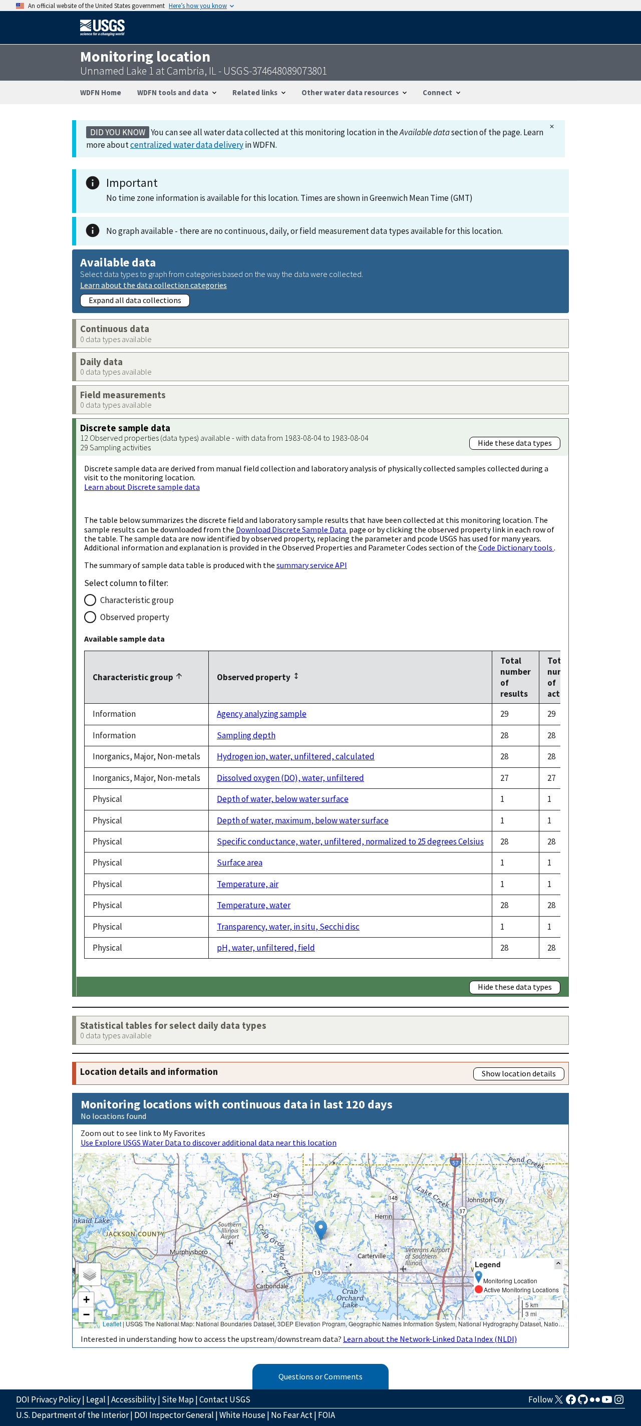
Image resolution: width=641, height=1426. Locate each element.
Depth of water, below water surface (283, 798)
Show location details (519, 1073)
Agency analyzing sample (261, 713)
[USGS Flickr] (595, 1402)
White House (242, 1414)
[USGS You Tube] (607, 1402)
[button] (320, 1230)
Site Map (178, 1399)
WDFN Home (100, 92)
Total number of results (515, 677)
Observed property (134, 617)
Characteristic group (137, 600)
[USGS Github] (583, 1402)
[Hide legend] (558, 1264)
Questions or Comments (320, 1376)
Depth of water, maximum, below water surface (303, 820)
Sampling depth (246, 735)
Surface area (239, 862)
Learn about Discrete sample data (142, 487)
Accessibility (133, 1399)
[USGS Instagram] (619, 1402)
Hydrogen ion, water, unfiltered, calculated (296, 756)
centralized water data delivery (186, 144)
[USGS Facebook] (571, 1402)
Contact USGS (224, 1399)
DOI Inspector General (174, 1414)
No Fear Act (291, 1414)
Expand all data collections (135, 300)
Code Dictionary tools (516, 547)
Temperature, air (247, 884)
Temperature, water (253, 905)
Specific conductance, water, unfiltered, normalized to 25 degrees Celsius (350, 841)
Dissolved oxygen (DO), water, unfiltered (290, 777)
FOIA (326, 1414)
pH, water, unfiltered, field (266, 947)
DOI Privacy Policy (48, 1399)
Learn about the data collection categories (153, 285)
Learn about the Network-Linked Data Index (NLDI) (430, 1339)
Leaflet (112, 1323)
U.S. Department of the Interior (72, 1414)
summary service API (311, 565)
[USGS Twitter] (559, 1402)
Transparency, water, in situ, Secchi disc (288, 926)
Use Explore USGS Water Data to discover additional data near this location (209, 1142)
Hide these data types (515, 443)
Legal (96, 1399)
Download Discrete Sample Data (292, 529)
